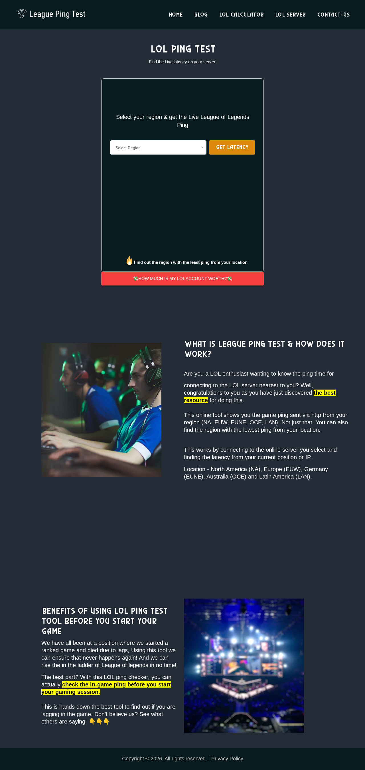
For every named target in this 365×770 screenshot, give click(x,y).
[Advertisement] (54, 119)
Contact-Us (333, 15)
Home (175, 15)
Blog (201, 15)
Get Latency (232, 147)
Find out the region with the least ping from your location (191, 262)
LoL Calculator (241, 15)
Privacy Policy (227, 758)
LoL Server (290, 15)
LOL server (243, 385)
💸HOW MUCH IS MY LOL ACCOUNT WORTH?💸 (182, 278)
